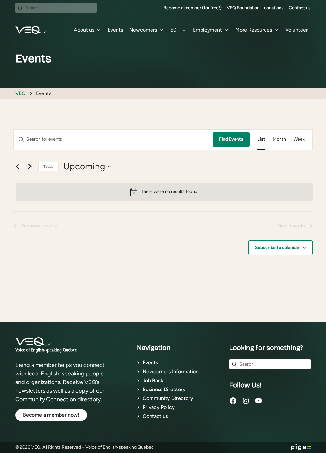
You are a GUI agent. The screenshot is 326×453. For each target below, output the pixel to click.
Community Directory (168, 398)
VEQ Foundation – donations (255, 8)
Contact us (300, 8)
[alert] (164, 192)
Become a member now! (51, 415)
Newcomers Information (171, 371)
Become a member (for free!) (192, 8)
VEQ (20, 93)
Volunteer (296, 30)
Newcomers (143, 30)
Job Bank (153, 380)
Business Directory (164, 389)
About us (84, 30)
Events (115, 30)
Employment (207, 30)
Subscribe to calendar (277, 247)
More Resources (253, 30)
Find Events (231, 139)
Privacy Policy (159, 407)
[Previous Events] (17, 166)
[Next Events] (29, 166)
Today (48, 166)
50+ (175, 30)
